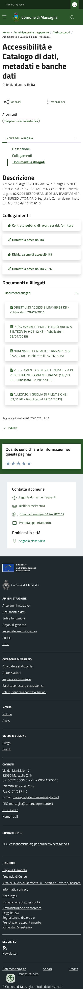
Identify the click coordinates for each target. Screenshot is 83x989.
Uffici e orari (10, 810)
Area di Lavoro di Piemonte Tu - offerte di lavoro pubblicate (41, 882)
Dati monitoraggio (14, 968)
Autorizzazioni (11, 672)
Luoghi (6, 742)
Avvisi (6, 720)
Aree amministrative (16, 605)
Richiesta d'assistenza (17, 927)
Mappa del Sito (28, 973)
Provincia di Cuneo (14, 876)
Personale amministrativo (19, 631)
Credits (73, 968)
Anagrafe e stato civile (17, 666)
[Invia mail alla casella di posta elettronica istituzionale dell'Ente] (36, 797)
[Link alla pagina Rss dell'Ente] (4, 947)
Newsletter (10, 953)
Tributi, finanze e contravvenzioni (24, 692)
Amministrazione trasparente (31, 32)
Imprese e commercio (16, 679)
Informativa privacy (15, 889)
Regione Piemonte (15, 4)
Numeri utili (10, 816)
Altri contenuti (61, 32)
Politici (6, 637)
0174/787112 (24, 785)
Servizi (47, 968)
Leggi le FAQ (10, 912)
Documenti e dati (13, 611)
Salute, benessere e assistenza (23, 685)
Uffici (5, 644)
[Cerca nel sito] (70, 17)
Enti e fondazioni (13, 618)
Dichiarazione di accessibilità (21, 902)
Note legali (9, 895)
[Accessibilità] (10, 978)
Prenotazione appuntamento (21, 922)
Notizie (7, 714)
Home (5, 32)
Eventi (6, 749)
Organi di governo (14, 624)
